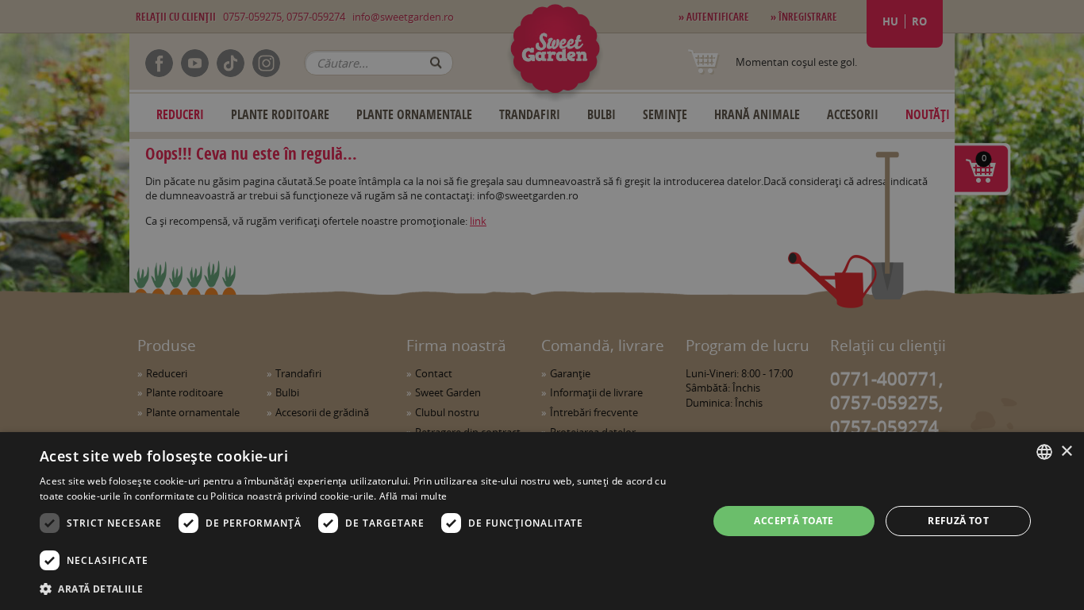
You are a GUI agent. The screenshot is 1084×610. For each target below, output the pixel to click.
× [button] (1066, 452)
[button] (363, 588)
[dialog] (542, 521)
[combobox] (1044, 452)
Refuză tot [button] (958, 520)
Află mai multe (413, 496)
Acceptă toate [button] (793, 520)
